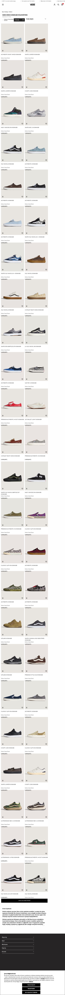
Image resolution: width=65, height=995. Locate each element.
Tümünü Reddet (31, 988)
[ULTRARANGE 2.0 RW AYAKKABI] (12, 840)
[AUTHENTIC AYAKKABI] (36, 147)
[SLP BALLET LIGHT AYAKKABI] (36, 403)
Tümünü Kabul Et (31, 985)
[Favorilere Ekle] (22, 51)
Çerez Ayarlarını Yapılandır (31, 992)
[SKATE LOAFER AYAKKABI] (36, 38)
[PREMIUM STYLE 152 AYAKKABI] (36, 658)
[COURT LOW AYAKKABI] (36, 74)
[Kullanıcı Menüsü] (54, 4)
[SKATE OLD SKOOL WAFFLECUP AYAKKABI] (12, 476)
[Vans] (32, 5)
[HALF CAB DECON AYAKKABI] (12, 111)
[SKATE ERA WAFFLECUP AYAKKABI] (12, 330)
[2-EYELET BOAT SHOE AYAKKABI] (36, 293)
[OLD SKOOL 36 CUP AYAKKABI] (12, 877)
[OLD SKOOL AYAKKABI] (12, 147)
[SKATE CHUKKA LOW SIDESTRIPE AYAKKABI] (36, 622)
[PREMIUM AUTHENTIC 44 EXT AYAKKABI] (12, 403)
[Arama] (58, 4)
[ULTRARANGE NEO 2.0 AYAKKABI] (12, 804)
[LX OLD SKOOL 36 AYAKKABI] (36, 330)
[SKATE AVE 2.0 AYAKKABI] (36, 111)
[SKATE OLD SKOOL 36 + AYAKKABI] (36, 220)
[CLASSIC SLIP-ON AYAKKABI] (36, 512)
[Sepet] (62, 4)
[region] (32, 982)
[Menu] (2, 4)
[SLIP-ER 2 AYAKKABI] (36, 366)
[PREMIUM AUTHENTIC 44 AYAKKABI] (36, 439)
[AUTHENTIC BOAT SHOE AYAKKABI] (12, 38)
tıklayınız (31, 981)
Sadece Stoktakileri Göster (9, 20)
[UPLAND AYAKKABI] (12, 622)
